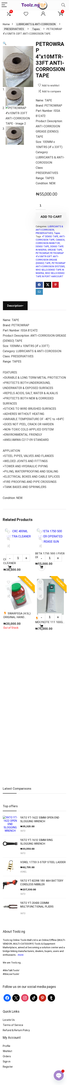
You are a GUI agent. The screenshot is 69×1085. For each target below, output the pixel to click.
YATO (22, 831)
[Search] (63, 5)
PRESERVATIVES (14, 29)
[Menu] (4, 5)
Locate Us (9, 1019)
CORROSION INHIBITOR (48, 243)
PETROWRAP (42, 253)
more (21, 954)
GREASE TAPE (55, 250)
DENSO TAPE (42, 246)
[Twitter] (16, 997)
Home (6, 24)
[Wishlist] (26, 14)
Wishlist (7, 1051)
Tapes (36, 29)
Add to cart (51, 217)
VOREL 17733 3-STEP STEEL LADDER (43, 862)
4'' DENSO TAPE (50, 236)
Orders (7, 1056)
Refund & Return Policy (16, 1030)
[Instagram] (25, 997)
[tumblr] (51, 997)
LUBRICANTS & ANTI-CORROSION (36, 24)
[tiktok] (33, 997)
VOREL (23, 872)
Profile (6, 1045)
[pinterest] (42, 997)
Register (8, 1066)
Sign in (6, 1061)
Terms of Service (13, 1025)
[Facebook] (7, 997)
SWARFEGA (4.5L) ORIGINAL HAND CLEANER (17, 617)
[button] (4, 43)
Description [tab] (14, 305)
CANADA (60, 240)
